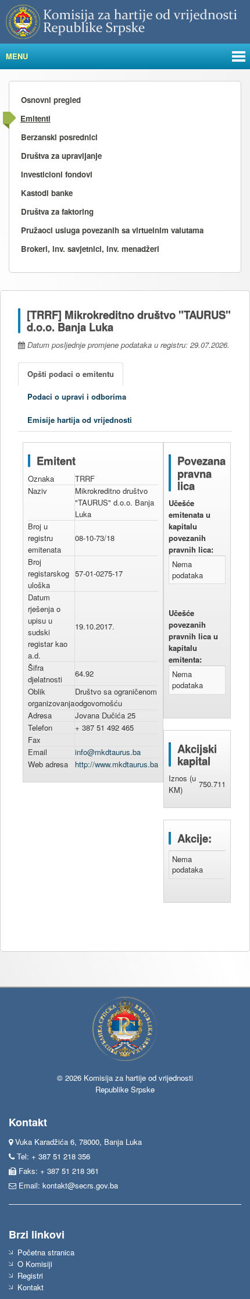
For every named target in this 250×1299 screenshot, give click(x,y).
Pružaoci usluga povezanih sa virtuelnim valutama (112, 230)
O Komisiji (34, 1263)
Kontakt (30, 1287)
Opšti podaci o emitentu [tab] (70, 373)
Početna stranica (45, 1252)
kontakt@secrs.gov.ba (80, 1185)
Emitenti (35, 118)
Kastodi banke (47, 192)
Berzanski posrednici (59, 137)
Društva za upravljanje (61, 155)
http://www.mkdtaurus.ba (116, 764)
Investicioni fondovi (56, 174)
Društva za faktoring (57, 211)
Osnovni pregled (51, 99)
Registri (30, 1275)
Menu (17, 56)
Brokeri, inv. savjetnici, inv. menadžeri (90, 248)
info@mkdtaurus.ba (108, 751)
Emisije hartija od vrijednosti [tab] (79, 419)
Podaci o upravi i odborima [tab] (76, 396)
